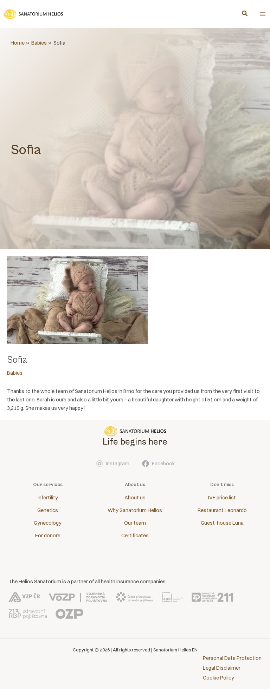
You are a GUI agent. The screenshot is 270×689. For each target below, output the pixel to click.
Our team (135, 523)
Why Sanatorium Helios (135, 510)
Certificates (135, 535)
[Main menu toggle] (262, 14)
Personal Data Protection (232, 658)
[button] (245, 14)
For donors (47, 535)
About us (135, 497)
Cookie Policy (218, 678)
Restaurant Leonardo (222, 510)
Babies (14, 373)
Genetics (47, 510)
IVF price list (222, 497)
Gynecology (48, 523)
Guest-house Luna (222, 523)
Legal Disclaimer (221, 668)
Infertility (48, 497)
